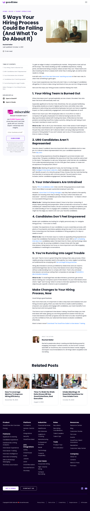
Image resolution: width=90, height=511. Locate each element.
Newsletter (74, 445)
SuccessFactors (28, 468)
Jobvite (26, 459)
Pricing (5, 428)
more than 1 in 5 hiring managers (50, 193)
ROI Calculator (58, 448)
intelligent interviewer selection (47, 170)
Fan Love (73, 434)
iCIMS (25, 456)
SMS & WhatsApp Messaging (9, 461)
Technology (42, 450)
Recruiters (56, 425)
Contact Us (28, 488)
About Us (73, 457)
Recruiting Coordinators (57, 429)
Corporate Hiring (44, 464)
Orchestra (27, 425)
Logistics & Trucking (41, 435)
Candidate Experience (10, 440)
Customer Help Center (78, 448)
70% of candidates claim (45, 187)
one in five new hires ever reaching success (57, 76)
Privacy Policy (41, 502)
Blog (71, 428)
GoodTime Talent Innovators (76, 441)
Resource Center (76, 425)
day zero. (39, 153)
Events (72, 437)
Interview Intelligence (10, 454)
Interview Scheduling (10, 457)
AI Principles (84, 502)
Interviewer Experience (11, 448)
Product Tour (57, 445)
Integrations (27, 433)
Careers (73, 460)
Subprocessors (73, 502)
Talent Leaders (58, 433)
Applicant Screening (10, 437)
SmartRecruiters (29, 465)
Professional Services (42, 443)
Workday (26, 471)
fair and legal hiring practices (66, 262)
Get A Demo (11, 488)
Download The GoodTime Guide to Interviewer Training (66, 323)
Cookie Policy (62, 502)
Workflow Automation (10, 465)
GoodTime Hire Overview (11, 425)
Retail (40, 447)
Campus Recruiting (41, 473)
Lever (25, 462)
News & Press (74, 463)
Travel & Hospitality (41, 454)
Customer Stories (76, 431)
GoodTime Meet (29, 439)
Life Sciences (42, 431)
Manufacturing (43, 439)
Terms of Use (18, 151)
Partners (73, 466)
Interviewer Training (10, 451)
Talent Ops (57, 436)
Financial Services (44, 425)
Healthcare (42, 428)
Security (26, 436)
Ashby (25, 450)
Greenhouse (27, 453)
